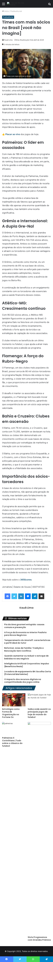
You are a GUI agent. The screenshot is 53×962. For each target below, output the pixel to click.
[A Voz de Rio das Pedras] (18, 4)
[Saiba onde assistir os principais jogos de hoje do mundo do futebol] (39, 699)
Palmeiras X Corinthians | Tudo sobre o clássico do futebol (12, 741)
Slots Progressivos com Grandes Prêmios (39, 938)
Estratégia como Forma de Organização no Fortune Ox (11, 713)
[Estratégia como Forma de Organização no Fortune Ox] (13, 699)
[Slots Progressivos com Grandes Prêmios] (39, 828)
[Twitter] (14, 596)
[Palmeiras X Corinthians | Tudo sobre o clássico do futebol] (13, 728)
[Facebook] (7, 596)
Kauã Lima (8, 40)
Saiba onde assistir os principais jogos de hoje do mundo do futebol (39, 713)
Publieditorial (16, 11)
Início (6, 11)
